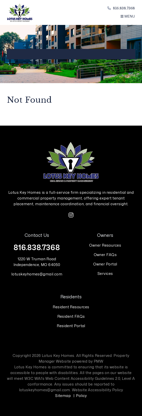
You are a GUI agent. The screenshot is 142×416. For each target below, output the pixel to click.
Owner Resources (105, 245)
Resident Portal (71, 325)
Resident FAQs (71, 316)
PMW (98, 361)
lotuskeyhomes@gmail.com (36, 274)
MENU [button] (129, 16)
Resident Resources (71, 306)
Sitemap (63, 395)
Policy (81, 395)
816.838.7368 (124, 8)
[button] (71, 215)
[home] (19, 12)
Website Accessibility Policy (97, 389)
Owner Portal (105, 264)
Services (105, 273)
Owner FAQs (105, 254)
